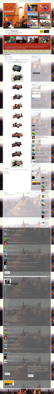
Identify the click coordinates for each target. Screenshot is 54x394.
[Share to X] (26, 169)
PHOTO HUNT (38, 50)
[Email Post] (23, 169)
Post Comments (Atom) (10, 194)
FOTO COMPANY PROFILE (38, 144)
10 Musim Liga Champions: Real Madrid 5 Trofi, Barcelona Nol (35, 371)
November (7, 300)
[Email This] (24, 169)
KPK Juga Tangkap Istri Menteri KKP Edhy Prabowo (10, 368)
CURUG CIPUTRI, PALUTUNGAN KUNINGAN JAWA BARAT (47, 204)
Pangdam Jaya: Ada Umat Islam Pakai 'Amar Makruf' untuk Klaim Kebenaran (13, 366)
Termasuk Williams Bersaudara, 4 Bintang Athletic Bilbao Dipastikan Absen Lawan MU (38, 366)
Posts (33, 166)
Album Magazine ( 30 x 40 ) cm (39, 160)
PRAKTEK (36, 152)
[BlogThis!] (25, 169)
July (6, 303)
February (7, 307)
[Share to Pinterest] (27, 169)
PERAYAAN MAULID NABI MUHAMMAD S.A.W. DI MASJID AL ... (13, 308)
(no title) (36, 124)
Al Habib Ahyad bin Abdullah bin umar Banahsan (41, 156)
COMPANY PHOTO (23, 50)
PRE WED (28, 50)
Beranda (5, 50)
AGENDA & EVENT (15, 50)
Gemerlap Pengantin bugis (38, 140)
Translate (46, 85)
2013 (5, 298)
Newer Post (6, 193)
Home (17, 193)
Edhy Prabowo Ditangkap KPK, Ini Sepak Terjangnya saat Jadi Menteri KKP (13, 367)
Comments (34, 167)
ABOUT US (9, 50)
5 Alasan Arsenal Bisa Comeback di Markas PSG (34, 370)
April (6, 305)
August (6, 302)
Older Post (28, 193)
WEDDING (33, 50)
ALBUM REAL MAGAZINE (8, 309)
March (6, 306)
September (7, 301)
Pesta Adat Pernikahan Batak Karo (39, 136)
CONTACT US (44, 50)
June (6, 304)
